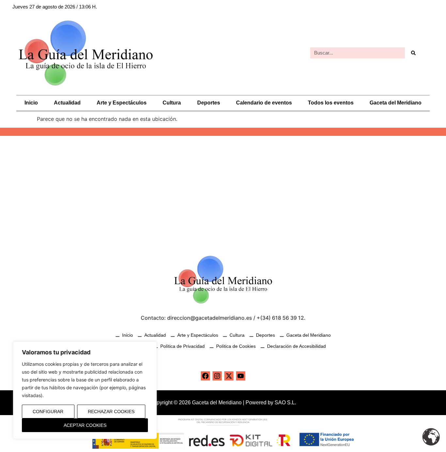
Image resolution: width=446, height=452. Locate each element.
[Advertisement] (223, 191)
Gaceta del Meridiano (396, 102)
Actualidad (67, 102)
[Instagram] (217, 375)
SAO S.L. (285, 402)
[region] (85, 390)
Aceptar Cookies (85, 425)
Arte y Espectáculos (122, 102)
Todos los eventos (331, 102)
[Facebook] (205, 375)
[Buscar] (413, 52)
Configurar (48, 411)
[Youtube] (240, 375)
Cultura (172, 102)
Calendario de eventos (264, 102)
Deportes (208, 102)
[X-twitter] (228, 375)
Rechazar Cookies (111, 411)
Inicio (31, 102)
